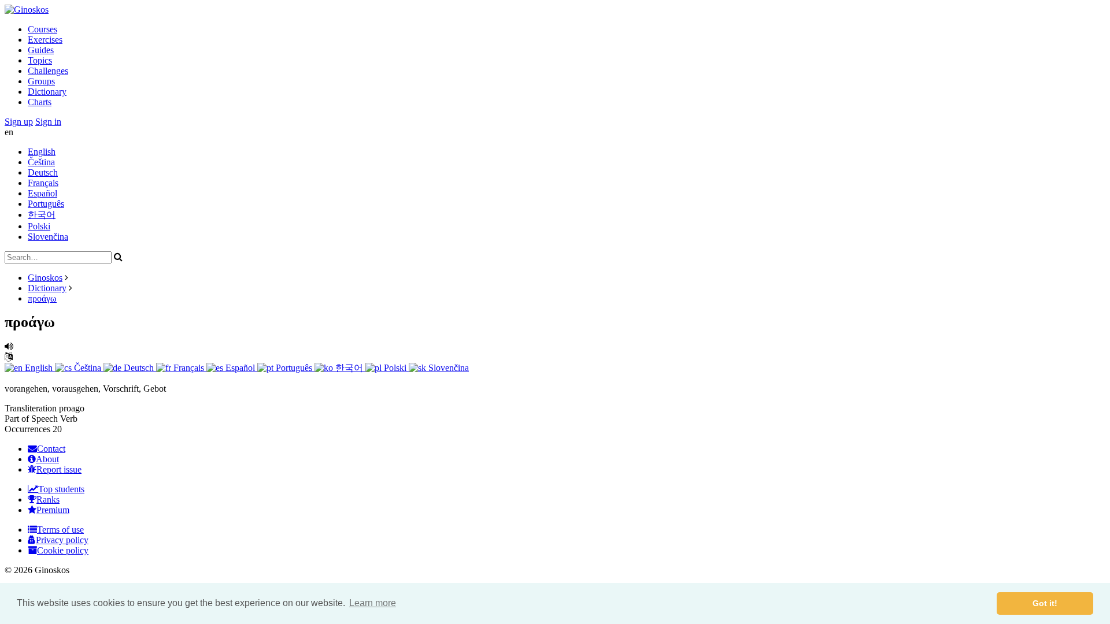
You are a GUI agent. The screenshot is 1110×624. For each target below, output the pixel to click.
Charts (39, 102)
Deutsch (43, 172)
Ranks (48, 499)
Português (46, 204)
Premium (52, 510)
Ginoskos (45, 278)
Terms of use (60, 529)
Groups (41, 81)
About (47, 459)
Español (42, 193)
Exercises (45, 39)
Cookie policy (62, 550)
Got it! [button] (1045, 603)
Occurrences (27, 429)
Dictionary (47, 91)
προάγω (42, 298)
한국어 (42, 215)
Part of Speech (31, 419)
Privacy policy (62, 540)
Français (43, 183)
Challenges (48, 71)
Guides (41, 50)
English (42, 152)
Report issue (59, 469)
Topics (40, 60)
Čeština (41, 162)
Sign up (19, 122)
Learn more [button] (372, 603)
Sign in (48, 122)
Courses (42, 29)
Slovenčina (48, 237)
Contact (51, 449)
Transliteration (31, 408)
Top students (61, 489)
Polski (39, 226)
